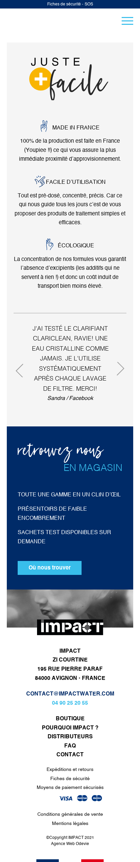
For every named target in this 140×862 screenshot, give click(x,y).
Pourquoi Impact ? (70, 728)
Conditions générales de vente (70, 814)
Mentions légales (70, 823)
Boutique (70, 719)
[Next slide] (117, 367)
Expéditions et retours (70, 769)
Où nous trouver (50, 567)
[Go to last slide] (22, 372)
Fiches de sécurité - (65, 4)
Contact (70, 755)
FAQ (70, 746)
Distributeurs (70, 737)
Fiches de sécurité (70, 778)
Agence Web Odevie (70, 844)
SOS (89, 4)
